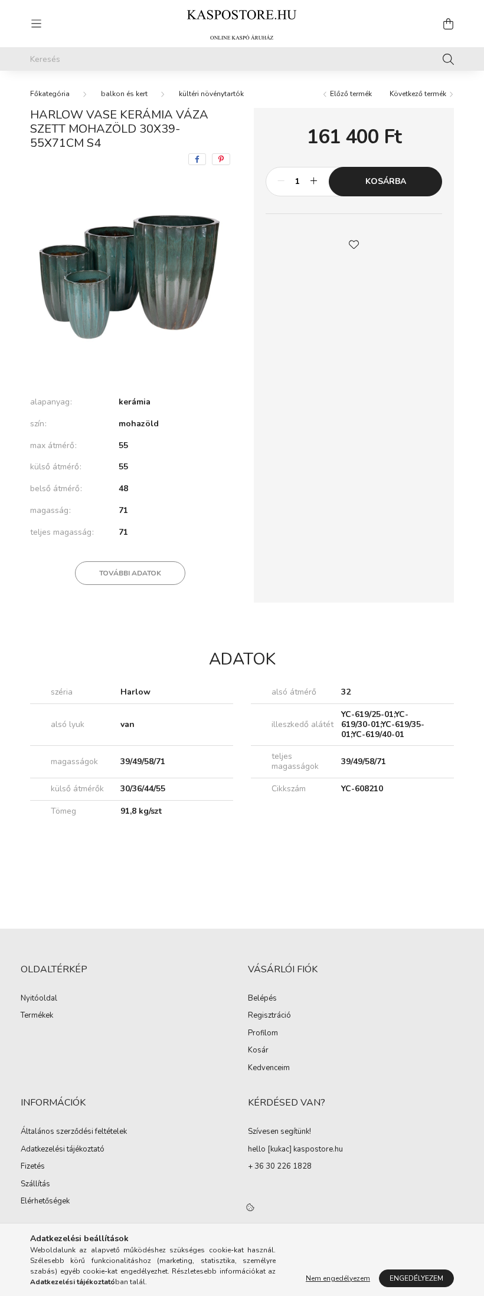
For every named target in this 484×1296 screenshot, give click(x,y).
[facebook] (197, 159)
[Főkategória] (50, 93)
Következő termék (419, 93)
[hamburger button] (36, 23)
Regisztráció (269, 1016)
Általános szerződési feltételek (74, 1132)
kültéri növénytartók (211, 93)
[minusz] (281, 181)
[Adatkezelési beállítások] (250, 1207)
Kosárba (385, 181)
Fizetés (33, 1167)
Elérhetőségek (45, 1201)
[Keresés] (448, 59)
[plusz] (313, 181)
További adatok (130, 573)
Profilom (263, 1033)
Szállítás (35, 1184)
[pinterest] (221, 159)
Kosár (258, 1050)
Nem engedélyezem (338, 1278)
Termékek (37, 1016)
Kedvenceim (269, 1068)
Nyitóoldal (39, 999)
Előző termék (350, 93)
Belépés (262, 999)
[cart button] (448, 23)
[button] (354, 243)
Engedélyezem (416, 1278)
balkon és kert (124, 93)
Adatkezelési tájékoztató (62, 1149)
